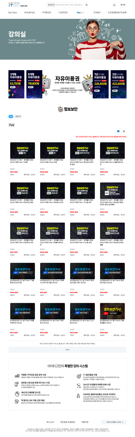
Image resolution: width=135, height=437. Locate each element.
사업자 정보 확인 (103, 429)
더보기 (67, 349)
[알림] (114, 5)
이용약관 (84, 422)
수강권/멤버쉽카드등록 (117, 12)
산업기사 (18, 116)
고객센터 (97, 12)
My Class (12, 12)
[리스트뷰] (124, 131)
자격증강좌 (46, 12)
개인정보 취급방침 (67, 422)
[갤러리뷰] (118, 131)
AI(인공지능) (29, 12)
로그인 (123, 5)
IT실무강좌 (63, 12)
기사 (10, 116)
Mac (80, 12)
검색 (86, 5)
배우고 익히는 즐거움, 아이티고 (18, 5)
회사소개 (50, 422)
